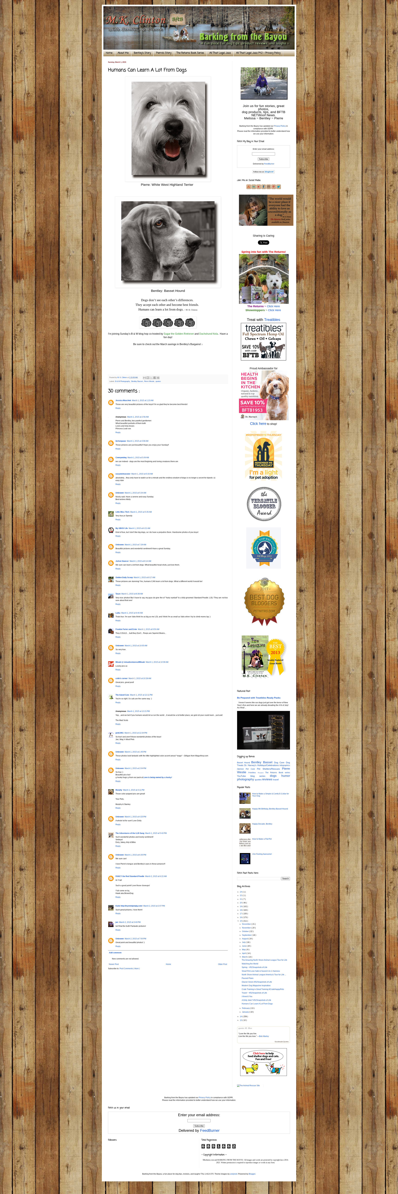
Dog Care (280, 762)
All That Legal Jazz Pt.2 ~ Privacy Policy (258, 53)
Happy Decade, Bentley (262, 824)
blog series (260, 776)
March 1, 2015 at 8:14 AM (140, 561)
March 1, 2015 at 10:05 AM (136, 646)
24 (241, 892)
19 (241, 906)
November (246, 928)
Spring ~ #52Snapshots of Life (254, 967)
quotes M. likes (245, 1028)
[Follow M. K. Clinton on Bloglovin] (263, 173)
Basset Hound (244, 763)
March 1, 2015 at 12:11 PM (141, 695)
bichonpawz (121, 441)
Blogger (252, 1174)
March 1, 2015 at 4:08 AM (137, 441)
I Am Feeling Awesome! (262, 854)
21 (241, 899)
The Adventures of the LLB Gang (130, 833)
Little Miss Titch (122, 512)
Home (109, 53)
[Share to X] (151, 377)
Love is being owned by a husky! (157, 777)
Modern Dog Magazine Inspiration (256, 985)
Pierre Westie (149, 381)
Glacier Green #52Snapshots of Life (257, 982)
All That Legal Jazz (220, 53)
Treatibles (272, 320)
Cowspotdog (121, 457)
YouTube (243, 776)
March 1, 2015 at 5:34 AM (135, 493)
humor (285, 775)
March (245, 957)
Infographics (285, 765)
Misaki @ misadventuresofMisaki (130, 662)
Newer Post (114, 964)
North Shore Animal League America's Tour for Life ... (264, 975)
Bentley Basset (137, 381)
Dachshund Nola (208, 333)
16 (241, 917)
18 (241, 910)
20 (241, 903)
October (245, 931)
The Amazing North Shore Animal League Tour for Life (264, 960)
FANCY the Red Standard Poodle (130, 876)
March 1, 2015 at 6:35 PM (135, 855)
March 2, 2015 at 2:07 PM (154, 906)
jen (117, 922)
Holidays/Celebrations (268, 765)
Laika (118, 613)
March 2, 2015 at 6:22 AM (156, 876)
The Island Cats (122, 695)
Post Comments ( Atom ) (130, 968)
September (247, 935)
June (244, 946)
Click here (258, 423)
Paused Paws (247, 978)
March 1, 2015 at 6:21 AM (139, 528)
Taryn (118, 594)
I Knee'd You (247, 996)
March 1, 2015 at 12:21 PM (138, 711)
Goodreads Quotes (282, 1041)
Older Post (222, 964)
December (246, 924)
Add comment (115, 953)
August (245, 939)
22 (241, 895)
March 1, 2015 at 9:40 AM (132, 613)
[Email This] (144, 377)
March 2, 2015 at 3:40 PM (130, 922)
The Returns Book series (277, 772)
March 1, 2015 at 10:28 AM (140, 678)
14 (241, 1016)
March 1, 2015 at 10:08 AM (157, 662)
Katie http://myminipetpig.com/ (129, 906)
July (244, 942)
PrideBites (253, 772)
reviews (267, 779)
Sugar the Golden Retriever (179, 333)
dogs (275, 775)
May (244, 950)
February (246, 1008)
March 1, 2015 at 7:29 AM (135, 545)
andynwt (233, 1174)
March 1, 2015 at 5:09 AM (138, 457)
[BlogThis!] (147, 377)
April (244, 953)
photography (246, 779)
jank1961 (120, 733)
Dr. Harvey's (250, 765)
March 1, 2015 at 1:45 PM (135, 752)
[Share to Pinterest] (158, 377)
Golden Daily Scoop (124, 577)
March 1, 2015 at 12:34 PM (136, 733)
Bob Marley (264, 1036)
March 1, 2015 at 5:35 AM (141, 512)
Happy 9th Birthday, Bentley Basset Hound (270, 809)
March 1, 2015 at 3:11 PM (133, 790)
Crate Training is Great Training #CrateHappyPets (263, 989)
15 (241, 921)
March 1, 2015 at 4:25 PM (135, 817)
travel (276, 779)
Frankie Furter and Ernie (126, 629)
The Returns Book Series (190, 53)
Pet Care (251, 769)
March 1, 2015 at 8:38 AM (132, 594)
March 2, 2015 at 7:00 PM (135, 939)
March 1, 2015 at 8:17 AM (144, 577)
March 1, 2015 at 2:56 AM (138, 417)
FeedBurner (269, 164)
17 (241, 914)
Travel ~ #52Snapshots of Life (254, 993)
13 (241, 1020)
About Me (123, 53)
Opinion (241, 769)
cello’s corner (122, 678)
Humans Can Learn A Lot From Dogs (257, 1004)
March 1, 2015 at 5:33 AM (142, 474)
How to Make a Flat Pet (262, 839)
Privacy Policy (280, 126)
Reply (118, 408)
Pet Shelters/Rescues (269, 769)
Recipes (261, 772)
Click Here (273, 306)
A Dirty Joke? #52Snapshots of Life (256, 1000)
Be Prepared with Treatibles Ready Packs (258, 697)
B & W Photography (122, 381)
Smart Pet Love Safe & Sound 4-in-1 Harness (261, 971)
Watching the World (250, 964)
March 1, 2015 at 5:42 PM (156, 833)
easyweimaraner (123, 474)
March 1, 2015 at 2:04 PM (135, 768)
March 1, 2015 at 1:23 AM (142, 400)
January (245, 1012)
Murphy (119, 790)
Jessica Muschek (123, 400)
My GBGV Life (122, 528)
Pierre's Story (163, 53)
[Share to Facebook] (154, 377)
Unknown (120, 493)
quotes (158, 381)
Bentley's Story (142, 53)
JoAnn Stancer (122, 561)
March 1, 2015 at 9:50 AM (148, 629)
